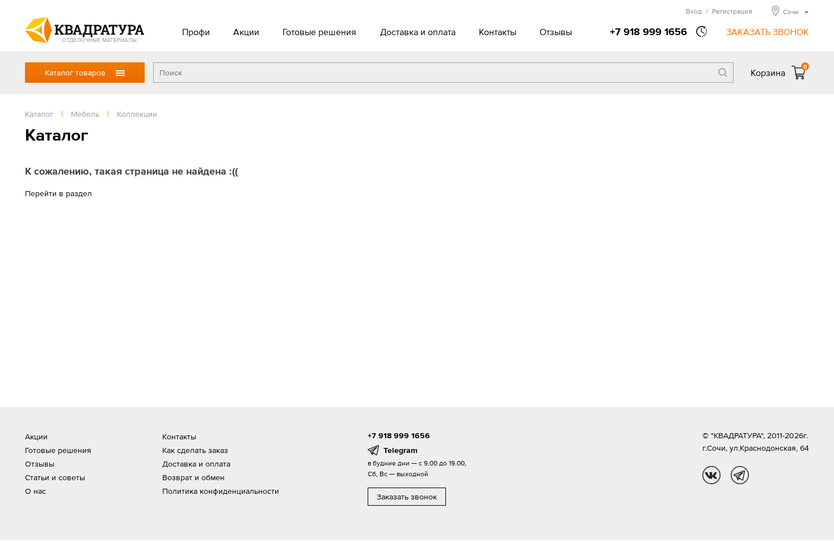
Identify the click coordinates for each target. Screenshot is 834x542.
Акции (246, 32)
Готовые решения (319, 32)
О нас (35, 491)
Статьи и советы (55, 477)
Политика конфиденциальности (220, 491)
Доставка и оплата (418, 32)
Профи (196, 32)
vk (711, 475)
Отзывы (556, 32)
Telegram (401, 450)
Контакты (497, 32)
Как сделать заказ (195, 450)
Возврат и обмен (193, 477)
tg (740, 475)
